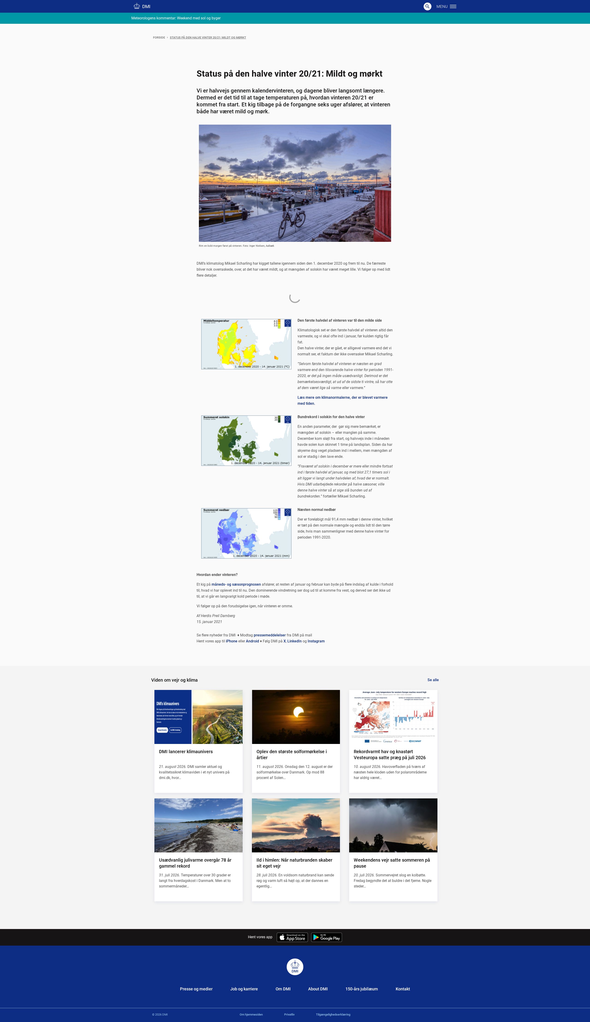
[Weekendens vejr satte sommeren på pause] (393, 825)
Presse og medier (196, 988)
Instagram (316, 641)
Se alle (433, 680)
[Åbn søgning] (427, 6)
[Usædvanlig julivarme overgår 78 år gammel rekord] (198, 825)
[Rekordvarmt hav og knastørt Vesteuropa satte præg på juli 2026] (393, 717)
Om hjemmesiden (251, 1014)
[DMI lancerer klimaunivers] (198, 717)
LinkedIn (294, 641)
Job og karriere (244, 988)
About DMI (318, 988)
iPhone (231, 641)
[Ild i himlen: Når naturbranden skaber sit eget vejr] (296, 825)
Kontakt (403, 988)
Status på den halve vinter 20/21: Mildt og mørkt (208, 37)
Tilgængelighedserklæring (333, 1014)
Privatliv (289, 1014)
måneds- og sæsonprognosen (236, 584)
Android (252, 641)
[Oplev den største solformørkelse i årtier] (296, 717)
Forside (159, 37)
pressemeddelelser (270, 635)
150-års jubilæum (361, 988)
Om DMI (283, 988)
